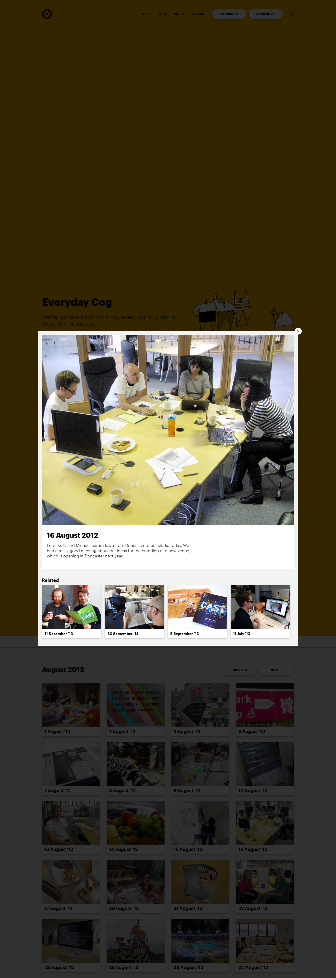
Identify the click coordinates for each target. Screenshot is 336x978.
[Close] (298, 331)
